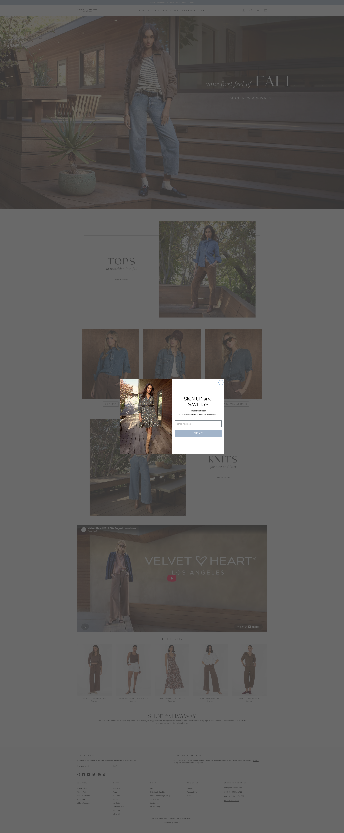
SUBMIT (198, 433)
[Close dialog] (221, 382)
